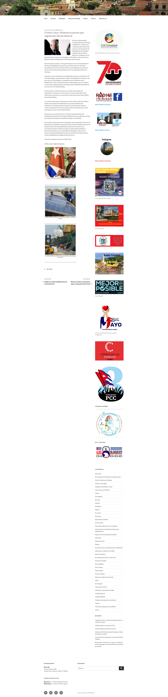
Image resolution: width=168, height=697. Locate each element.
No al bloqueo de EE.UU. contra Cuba (105, 557)
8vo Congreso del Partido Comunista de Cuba (108, 477)
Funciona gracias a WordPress (86, 692)
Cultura (85, 18)
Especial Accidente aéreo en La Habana (106, 526)
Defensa (97, 503)
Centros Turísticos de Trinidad (103, 480)
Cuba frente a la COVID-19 (102, 490)
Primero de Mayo (100, 574)
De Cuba (53, 18)
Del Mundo (62, 18)
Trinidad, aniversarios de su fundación (105, 600)
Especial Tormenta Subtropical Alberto (106, 534)
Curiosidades (98, 496)
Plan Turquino (99, 567)
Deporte (97, 509)
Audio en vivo (103, 18)
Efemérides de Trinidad (101, 519)
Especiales (98, 538)
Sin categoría (98, 583)
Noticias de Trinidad (74, 18)
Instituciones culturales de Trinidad (104, 551)
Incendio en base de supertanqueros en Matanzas (109, 547)
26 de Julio (98, 473)
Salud (96, 580)
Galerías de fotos (99, 541)
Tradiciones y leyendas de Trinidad (104, 590)
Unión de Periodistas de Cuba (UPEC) (105, 606)
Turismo (93, 18)
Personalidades (99, 564)
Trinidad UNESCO (100, 597)
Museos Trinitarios (100, 554)
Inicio (45, 18)
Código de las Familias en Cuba (103, 486)
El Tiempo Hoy (99, 522)
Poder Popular (99, 570)
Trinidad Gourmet (100, 593)
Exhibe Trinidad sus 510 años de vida (105, 628)
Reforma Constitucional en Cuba (104, 577)
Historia (97, 544)
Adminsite (59, 30)
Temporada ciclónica (101, 587)
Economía (98, 513)
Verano (97, 610)
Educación (98, 516)
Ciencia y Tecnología (101, 483)
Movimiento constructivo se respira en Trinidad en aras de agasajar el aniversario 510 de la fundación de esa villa (109, 644)
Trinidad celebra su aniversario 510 (105, 625)
